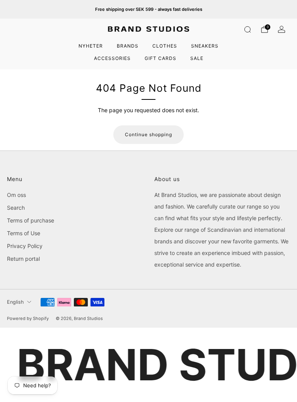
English (15, 302)
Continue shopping (148, 134)
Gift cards (160, 58)
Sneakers (204, 46)
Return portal (23, 258)
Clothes (164, 46)
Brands (127, 46)
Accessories (112, 58)
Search (16, 207)
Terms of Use (23, 233)
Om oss (16, 195)
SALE (196, 58)
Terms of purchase (30, 220)
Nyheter (91, 46)
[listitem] (149, 9)
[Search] (247, 29)
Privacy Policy (25, 246)
